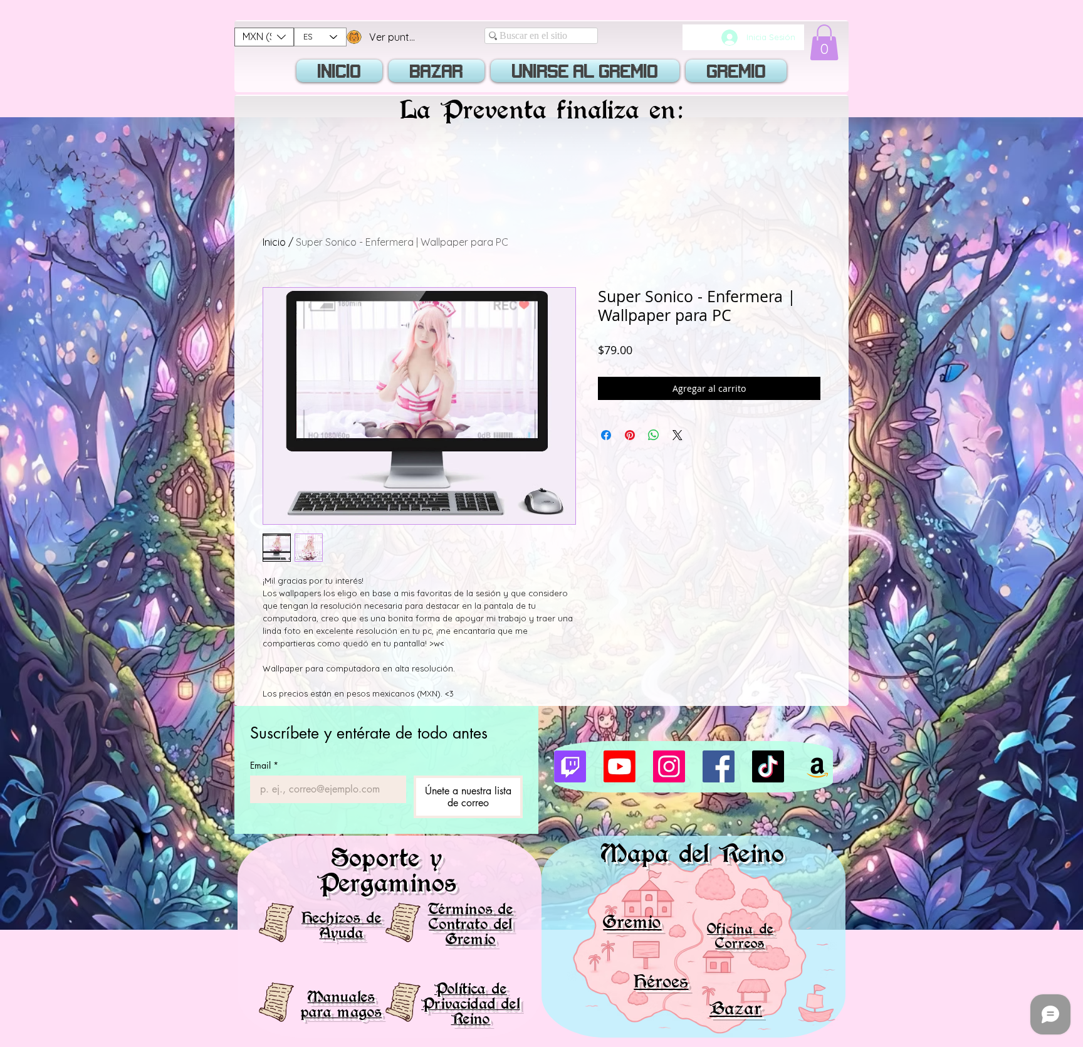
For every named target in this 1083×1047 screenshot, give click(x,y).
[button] (264, 37)
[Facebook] (719, 766)
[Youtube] (620, 766)
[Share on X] (677, 435)
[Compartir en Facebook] (606, 435)
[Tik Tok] (768, 766)
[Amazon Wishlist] (818, 766)
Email (264, 765)
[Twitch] (570, 766)
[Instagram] (669, 766)
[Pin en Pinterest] (629, 435)
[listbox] (264, 37)
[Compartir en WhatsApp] (653, 435)
